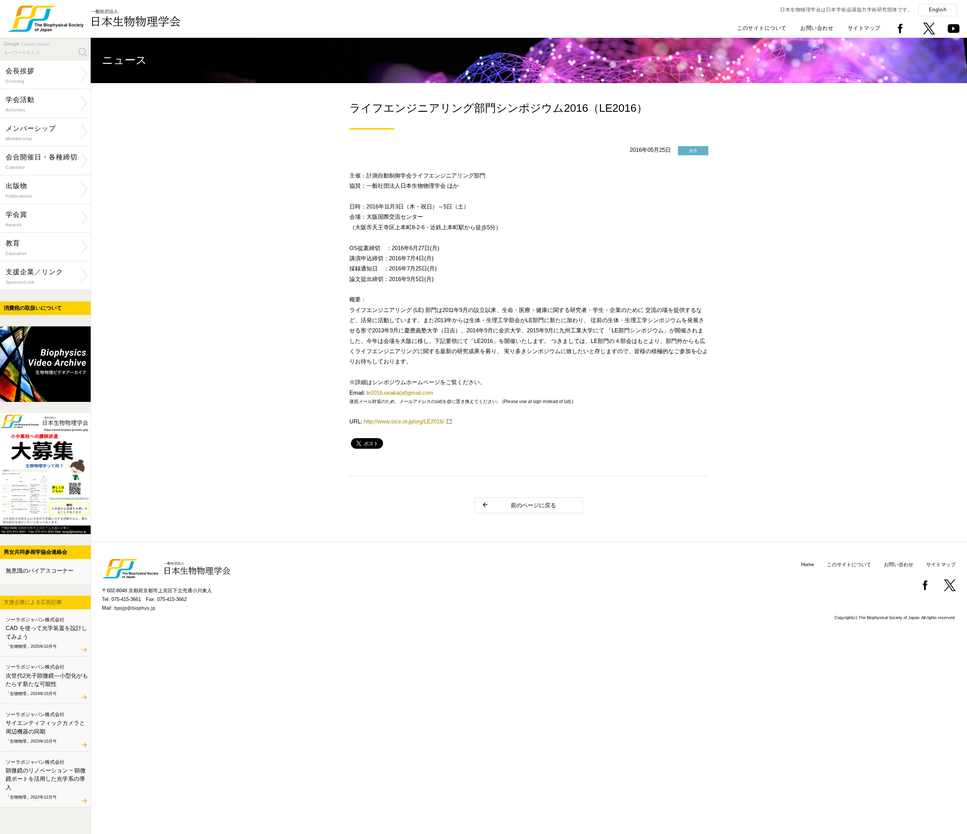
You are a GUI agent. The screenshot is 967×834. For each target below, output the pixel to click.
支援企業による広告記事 (33, 602)
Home (807, 564)
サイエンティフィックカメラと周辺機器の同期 (45, 727)
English (938, 9)
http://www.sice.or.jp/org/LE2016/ (404, 421)
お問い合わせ (816, 28)
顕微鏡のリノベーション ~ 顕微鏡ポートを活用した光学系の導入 (46, 779)
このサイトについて (761, 28)
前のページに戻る (533, 505)
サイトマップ (864, 28)
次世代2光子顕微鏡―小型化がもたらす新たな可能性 (47, 679)
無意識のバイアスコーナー (40, 570)
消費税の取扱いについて (33, 308)
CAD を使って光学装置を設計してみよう (46, 632)
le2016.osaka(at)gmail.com (399, 392)
